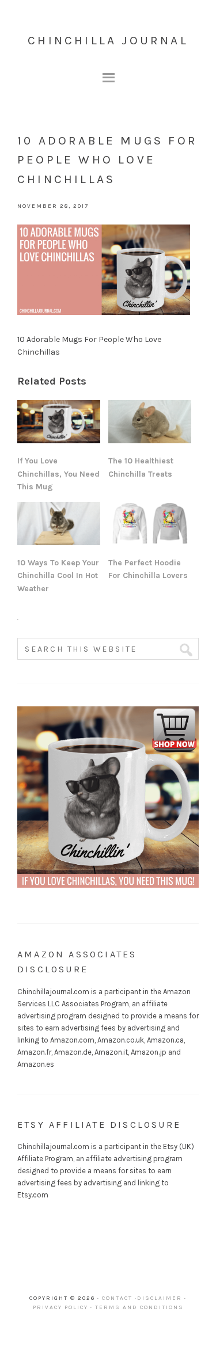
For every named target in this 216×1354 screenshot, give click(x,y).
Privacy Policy (60, 1307)
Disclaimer (159, 1298)
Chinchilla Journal (108, 40)
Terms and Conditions (139, 1307)
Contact (117, 1298)
